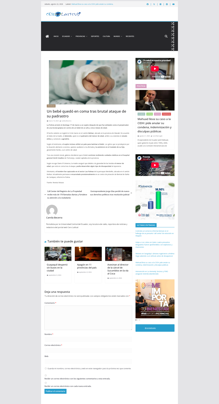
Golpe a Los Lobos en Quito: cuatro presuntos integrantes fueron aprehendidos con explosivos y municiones (154, 244)
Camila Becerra (66, 121)
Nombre (48, 334)
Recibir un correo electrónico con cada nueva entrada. (67, 386)
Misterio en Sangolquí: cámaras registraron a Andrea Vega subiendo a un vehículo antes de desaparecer (93, 5)
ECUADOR (66, 36)
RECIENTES (130, 36)
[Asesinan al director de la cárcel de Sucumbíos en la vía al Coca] (118, 248)
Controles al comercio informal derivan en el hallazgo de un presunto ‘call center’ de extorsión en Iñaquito (155, 233)
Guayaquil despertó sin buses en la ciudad (57, 267)
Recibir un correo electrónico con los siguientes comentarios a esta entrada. (77, 378)
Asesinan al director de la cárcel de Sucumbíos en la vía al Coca (117, 269)
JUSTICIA (149, 114)
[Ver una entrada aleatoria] (173, 23)
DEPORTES (95, 36)
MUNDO (117, 36)
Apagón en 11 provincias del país (87, 266)
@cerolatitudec (150, 328)
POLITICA (157, 114)
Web (46, 356)
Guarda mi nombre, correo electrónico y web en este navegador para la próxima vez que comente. (89, 368)
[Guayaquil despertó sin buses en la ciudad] (57, 248)
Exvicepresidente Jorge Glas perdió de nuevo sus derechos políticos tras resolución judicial (109, 193)
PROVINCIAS (80, 36)
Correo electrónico (53, 345)
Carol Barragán (157, 136)
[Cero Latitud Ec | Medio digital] (47, 36)
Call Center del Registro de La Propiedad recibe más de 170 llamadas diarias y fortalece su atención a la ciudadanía (67, 194)
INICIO (56, 36)
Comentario (50, 303)
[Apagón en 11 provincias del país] (88, 248)
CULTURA (106, 36)
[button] (71, 36)
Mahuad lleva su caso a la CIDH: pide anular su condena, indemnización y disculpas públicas (154, 125)
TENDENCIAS (166, 114)
